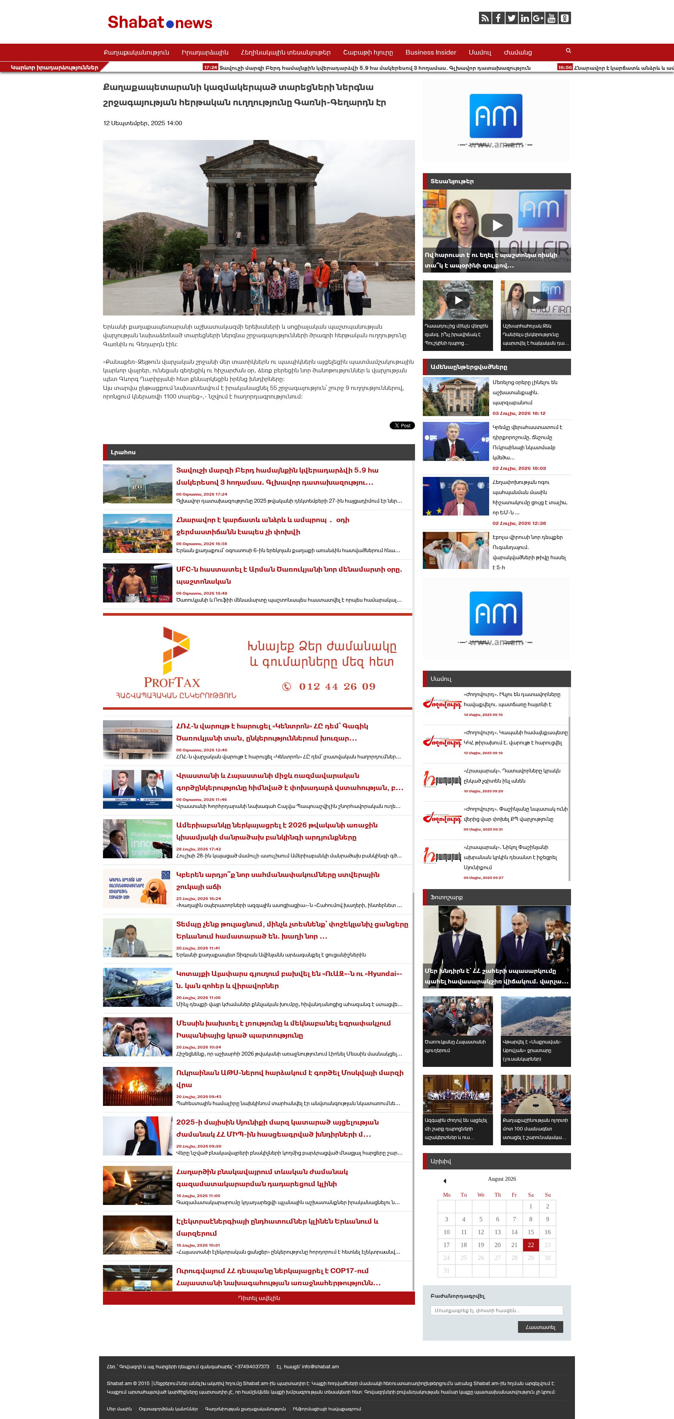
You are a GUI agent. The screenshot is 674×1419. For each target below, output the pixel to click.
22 (531, 1245)
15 (531, 1232)
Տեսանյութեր (452, 181)
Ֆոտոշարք (447, 897)
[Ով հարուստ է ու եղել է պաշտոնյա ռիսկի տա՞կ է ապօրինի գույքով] (497, 231)
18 (464, 1245)
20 (498, 1245)
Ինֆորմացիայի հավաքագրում (327, 1409)
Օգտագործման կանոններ (168, 1409)
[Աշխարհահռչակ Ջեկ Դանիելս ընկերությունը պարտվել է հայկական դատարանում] (536, 300)
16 (548, 1232)
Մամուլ (480, 52)
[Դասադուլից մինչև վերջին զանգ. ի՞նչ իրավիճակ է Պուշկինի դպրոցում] (458, 300)
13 (498, 1232)
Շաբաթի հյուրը (368, 52)
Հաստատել (540, 1327)
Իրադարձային (205, 52)
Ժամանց (518, 52)
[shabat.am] (161, 30)
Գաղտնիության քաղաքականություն (245, 1409)
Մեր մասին (119, 1409)
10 (446, 1232)
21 (514, 1245)
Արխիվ (441, 1161)
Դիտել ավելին (259, 1298)
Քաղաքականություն (136, 52)
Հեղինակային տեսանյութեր (286, 52)
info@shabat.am (320, 1366)
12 (481, 1232)
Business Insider (431, 52)
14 (514, 1232)
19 (481, 1245)
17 (446, 1245)
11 (464, 1232)
